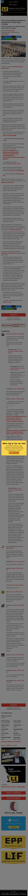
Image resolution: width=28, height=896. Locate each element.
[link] (14, 441)
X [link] (25, 441)
